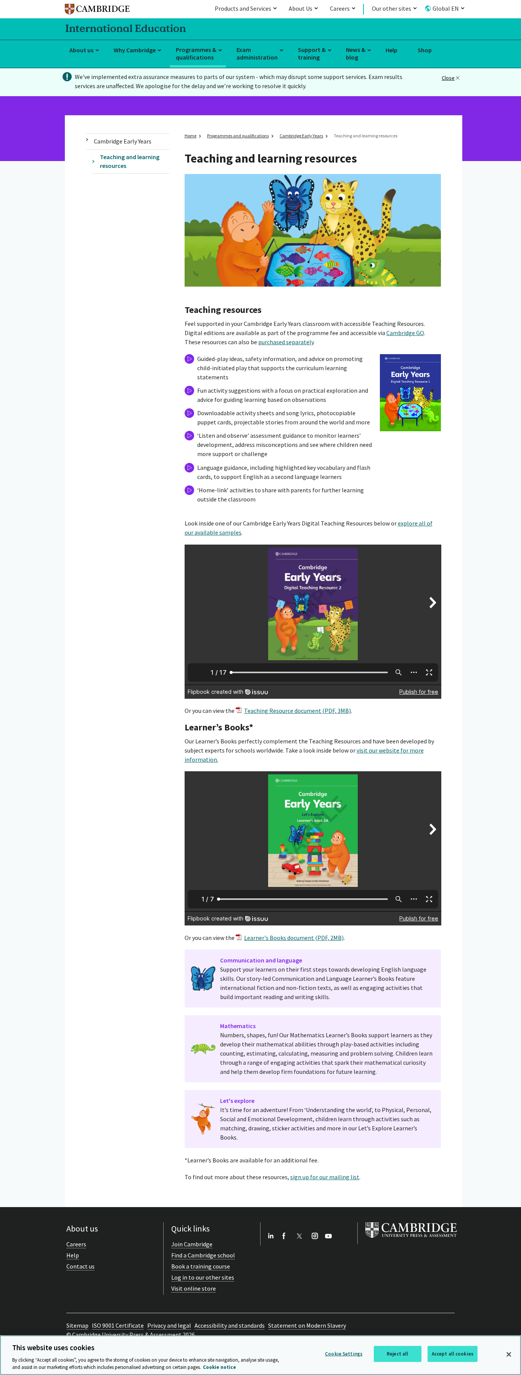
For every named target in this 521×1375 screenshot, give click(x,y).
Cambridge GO (405, 333)
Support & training (312, 53)
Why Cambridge (135, 50)
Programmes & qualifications (196, 53)
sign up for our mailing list (324, 1177)
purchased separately (286, 342)
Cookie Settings (343, 1354)
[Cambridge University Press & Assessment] (411, 1239)
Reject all (397, 1354)
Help (391, 50)
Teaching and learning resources (129, 161)
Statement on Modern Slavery (307, 1325)
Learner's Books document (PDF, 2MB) (294, 937)
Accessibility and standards (230, 1325)
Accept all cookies (452, 1354)
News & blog (355, 53)
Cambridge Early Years (122, 141)
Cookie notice (219, 1367)
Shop (425, 50)
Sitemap (77, 1325)
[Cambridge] (97, 10)
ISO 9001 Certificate (118, 1325)
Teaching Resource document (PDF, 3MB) (297, 710)
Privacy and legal (169, 1325)
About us (81, 50)
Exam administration (257, 53)
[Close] (508, 1354)
